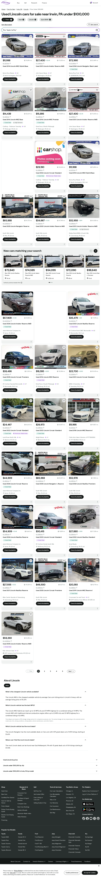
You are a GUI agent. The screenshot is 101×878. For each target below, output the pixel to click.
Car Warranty (54, 803)
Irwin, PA (19, 9)
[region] (50, 871)
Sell (25, 3)
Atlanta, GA (69, 804)
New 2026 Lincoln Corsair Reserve (53, 274)
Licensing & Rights (61, 861)
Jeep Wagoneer (56, 843)
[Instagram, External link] (94, 818)
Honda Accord (22, 843)
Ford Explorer (39, 850)
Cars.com (12, 873)
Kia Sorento (88, 840)
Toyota (3, 834)
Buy (18, 3)
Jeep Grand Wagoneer (58, 847)
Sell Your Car (37, 791)
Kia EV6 (87, 850)
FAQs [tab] (7, 685)
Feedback (87, 861)
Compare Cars (22, 804)
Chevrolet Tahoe (73, 849)
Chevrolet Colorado (74, 852)
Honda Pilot (21, 847)
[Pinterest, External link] (98, 818)
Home (3, 9)
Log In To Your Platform (89, 794)
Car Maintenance (55, 809)
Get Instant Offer (39, 794)
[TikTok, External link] (83, 818)
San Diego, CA (70, 814)
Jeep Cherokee (56, 850)
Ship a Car (53, 799)
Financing (4, 820)
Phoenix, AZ (69, 801)
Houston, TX (69, 794)
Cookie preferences (72, 873)
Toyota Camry (5, 847)
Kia (86, 834)
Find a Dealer (5, 806)
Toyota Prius (5, 840)
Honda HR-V (22, 850)
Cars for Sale (11, 9)
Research (34, 3)
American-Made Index (24, 813)
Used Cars (4, 791)
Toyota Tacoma (5, 843)
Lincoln (26, 9)
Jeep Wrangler (56, 837)
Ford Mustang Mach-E (41, 847)
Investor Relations (38, 861)
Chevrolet (71, 834)
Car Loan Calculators (56, 791)
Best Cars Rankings (23, 807)
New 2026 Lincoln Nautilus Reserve (12, 274)
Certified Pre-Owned (7, 797)
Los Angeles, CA (71, 797)
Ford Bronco (39, 840)
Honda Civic (21, 840)
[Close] (99, 866)
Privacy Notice (18, 871)
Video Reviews (22, 817)
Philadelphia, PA (71, 807)
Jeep (53, 834)
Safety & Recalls (22, 810)
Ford (36, 834)
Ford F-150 (38, 843)
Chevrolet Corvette (74, 837)
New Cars (4, 794)
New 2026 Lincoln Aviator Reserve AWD (32, 274)
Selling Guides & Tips (40, 803)
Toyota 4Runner (6, 850)
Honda (20, 834)
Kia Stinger (88, 843)
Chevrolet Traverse (74, 846)
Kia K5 (87, 847)
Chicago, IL (69, 791)
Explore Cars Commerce (89, 791)
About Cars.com (15, 861)
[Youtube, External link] (91, 818)
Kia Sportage (89, 837)
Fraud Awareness (76, 861)
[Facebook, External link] (87, 818)
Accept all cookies (90, 873)
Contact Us (26, 861)
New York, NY (70, 810)
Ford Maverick (39, 837)
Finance (44, 3)
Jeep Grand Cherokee (58, 840)
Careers (50, 861)
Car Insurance (54, 806)
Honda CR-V (22, 837)
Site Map (52, 813)
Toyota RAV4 (5, 837)
